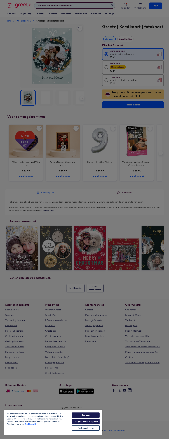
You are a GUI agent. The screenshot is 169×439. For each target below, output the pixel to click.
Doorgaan (86, 415)
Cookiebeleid (30, 424)
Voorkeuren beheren (86, 428)
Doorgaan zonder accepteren (86, 422)
